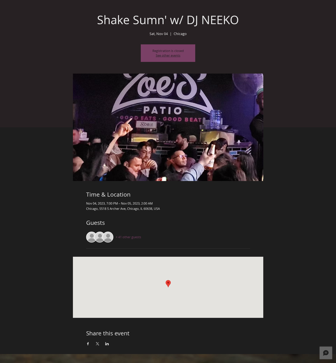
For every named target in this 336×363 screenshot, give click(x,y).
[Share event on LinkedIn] (107, 343)
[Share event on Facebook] (88, 343)
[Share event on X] (97, 343)
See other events (168, 55)
